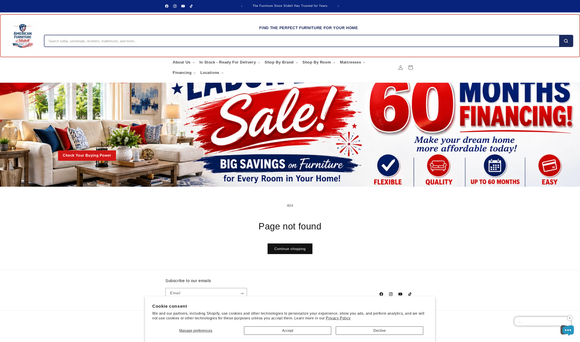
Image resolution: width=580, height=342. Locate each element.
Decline (379, 331)
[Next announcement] (338, 6)
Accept (287, 331)
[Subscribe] (242, 293)
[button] (183, 62)
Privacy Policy (338, 318)
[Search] (566, 41)
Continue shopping (290, 249)
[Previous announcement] (242, 6)
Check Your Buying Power (87, 156)
